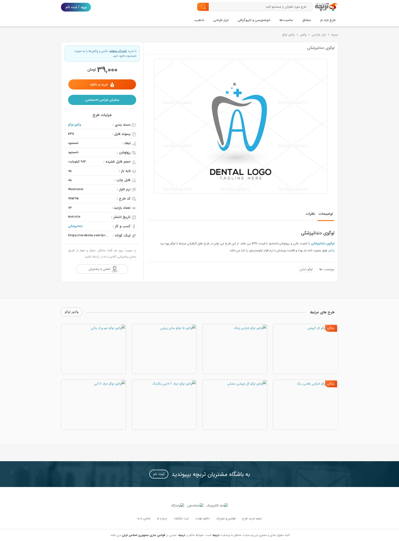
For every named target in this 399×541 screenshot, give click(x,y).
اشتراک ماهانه (118, 51)
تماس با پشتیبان (99, 269)
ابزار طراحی (221, 20)
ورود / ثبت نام (76, 7)
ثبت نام (158, 474)
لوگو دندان (306, 269)
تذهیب (199, 20)
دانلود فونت (202, 518)
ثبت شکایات (181, 518)
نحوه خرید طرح (252, 518)
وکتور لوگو (288, 34)
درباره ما (162, 518)
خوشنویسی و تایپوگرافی (254, 20)
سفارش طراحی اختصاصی (102, 99)
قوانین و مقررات (225, 518)
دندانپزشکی (75, 226)
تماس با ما (143, 518)
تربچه (334, 34)
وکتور (303, 34)
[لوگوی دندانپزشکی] (240, 126)
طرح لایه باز (328, 20)
